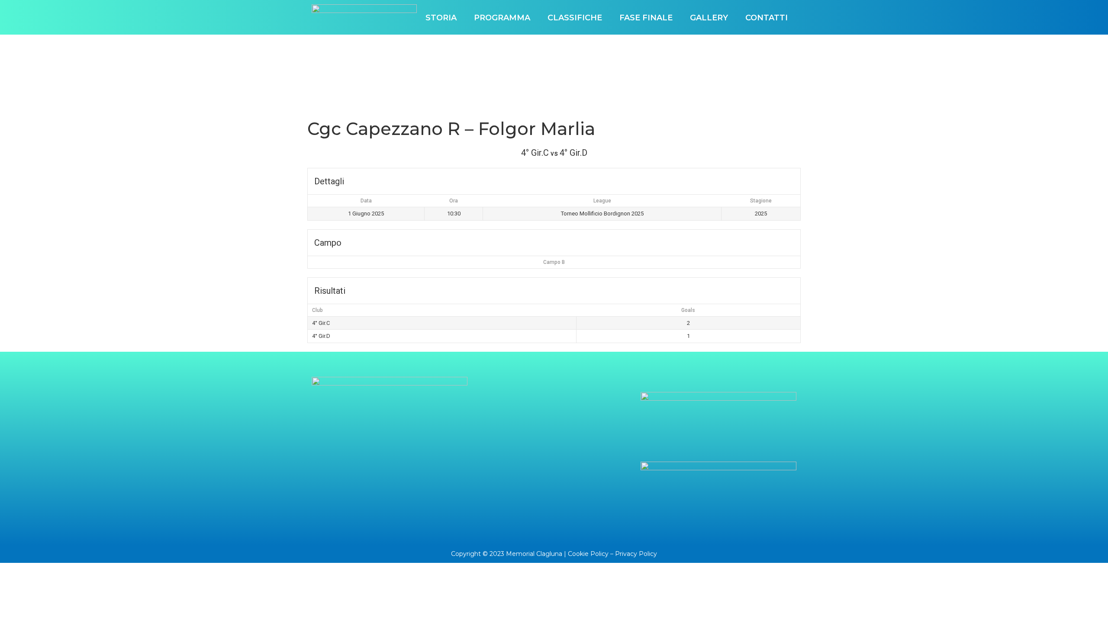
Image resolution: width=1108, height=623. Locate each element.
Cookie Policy (588, 554)
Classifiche (575, 17)
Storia (441, 17)
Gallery (709, 17)
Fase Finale (646, 17)
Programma (502, 17)
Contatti (766, 17)
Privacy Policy (636, 554)
